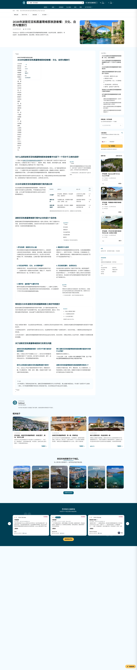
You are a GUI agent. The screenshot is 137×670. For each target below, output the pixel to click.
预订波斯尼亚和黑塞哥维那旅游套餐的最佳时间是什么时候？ (112, 103)
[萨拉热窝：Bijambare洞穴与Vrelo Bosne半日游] (112, 172)
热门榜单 (44, 14)
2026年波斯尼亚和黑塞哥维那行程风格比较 (111, 68)
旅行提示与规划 (110, 251)
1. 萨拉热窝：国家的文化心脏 (110, 76)
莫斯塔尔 (114, 271)
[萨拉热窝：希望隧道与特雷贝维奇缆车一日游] (112, 200)
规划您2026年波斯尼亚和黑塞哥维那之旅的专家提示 (111, 90)
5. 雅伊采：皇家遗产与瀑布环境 (111, 86)
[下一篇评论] (127, 523)
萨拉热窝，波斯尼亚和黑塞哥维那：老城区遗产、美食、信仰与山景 (29, 436)
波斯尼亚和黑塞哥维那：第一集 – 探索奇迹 (65, 435)
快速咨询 (131, 666)
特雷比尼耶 (114, 269)
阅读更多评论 (68, 539)
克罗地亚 (114, 262)
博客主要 (16, 14)
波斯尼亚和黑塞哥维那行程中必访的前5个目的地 (111, 72)
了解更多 (16, 528)
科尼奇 (102, 271)
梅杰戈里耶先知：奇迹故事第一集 (100, 435)
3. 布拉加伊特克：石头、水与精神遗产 (112, 81)
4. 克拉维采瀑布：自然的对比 (110, 84)
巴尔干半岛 (24, 14)
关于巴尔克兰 (88, 7)
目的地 (45, 7)
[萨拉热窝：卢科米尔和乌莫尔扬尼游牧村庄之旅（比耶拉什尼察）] (112, 229)
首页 (14, 10)
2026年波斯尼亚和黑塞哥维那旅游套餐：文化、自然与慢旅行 (111, 56)
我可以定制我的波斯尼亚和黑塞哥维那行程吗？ (112, 107)
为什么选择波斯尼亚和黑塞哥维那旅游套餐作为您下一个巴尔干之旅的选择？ (111, 62)
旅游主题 (35, 14)
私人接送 (69, 7)
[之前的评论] (9, 523)
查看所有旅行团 (119, 155)
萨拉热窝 (103, 269)
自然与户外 (103, 251)
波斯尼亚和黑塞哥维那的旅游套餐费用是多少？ (112, 111)
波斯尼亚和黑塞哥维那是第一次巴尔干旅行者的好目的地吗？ (112, 99)
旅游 (53, 7)
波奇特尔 (114, 267)
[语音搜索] (82, 2)
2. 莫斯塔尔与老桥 (107, 78)
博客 (81, 7)
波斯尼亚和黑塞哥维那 (106, 262)
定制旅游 (61, 7)
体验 (75, 7)
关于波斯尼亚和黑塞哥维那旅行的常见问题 (111, 95)
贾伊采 (102, 273)
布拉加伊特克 (104, 267)
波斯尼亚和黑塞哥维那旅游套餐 (32, 160)
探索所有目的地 (68, 492)
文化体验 (118, 251)
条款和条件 (115, 149)
